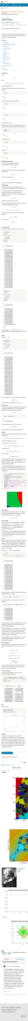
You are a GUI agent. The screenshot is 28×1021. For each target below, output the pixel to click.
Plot (4, 67)
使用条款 (9, 1009)
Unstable (5, 69)
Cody (20, 4)
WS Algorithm (6, 46)
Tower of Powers (7, 20)
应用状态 (4, 1009)
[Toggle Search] (23, 1)
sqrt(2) (4, 50)
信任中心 (3, 1007)
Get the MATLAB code (7, 753)
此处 (12, 952)
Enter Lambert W (7, 63)
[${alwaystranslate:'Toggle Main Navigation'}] (26, 1)
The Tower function (7, 65)
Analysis (5, 55)
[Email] (19, 767)
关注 (25, 762)
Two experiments (7, 48)
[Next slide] (25, 4)
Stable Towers (6, 57)
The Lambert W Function (21, 869)
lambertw (5, 917)
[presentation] (14, 31)
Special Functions (11, 764)
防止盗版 (18, 1007)
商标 (8, 1007)
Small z (4, 61)
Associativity (6, 42)
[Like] (21, 762)
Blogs (6, 1)
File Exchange (14, 4)
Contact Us (14, 1009)
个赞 (18, 25)
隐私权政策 (12, 1007)
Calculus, (5, 764)
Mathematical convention (9, 44)
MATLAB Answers (5, 4)
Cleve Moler (7, 22)
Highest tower (6, 53)
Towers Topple (6, 59)
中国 (24, 1016)
